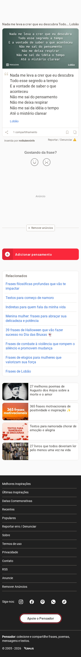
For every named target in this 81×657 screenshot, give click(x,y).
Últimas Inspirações (15, 492)
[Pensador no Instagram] (21, 601)
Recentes (8, 509)
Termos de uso (12, 544)
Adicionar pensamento (33, 254)
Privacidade (10, 552)
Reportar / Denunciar (60, 139)
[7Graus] (29, 648)
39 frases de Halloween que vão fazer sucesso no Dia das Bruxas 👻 (34, 332)
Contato (7, 561)
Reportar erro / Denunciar (19, 526)
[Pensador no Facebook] (31, 601)
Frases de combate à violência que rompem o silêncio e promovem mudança (40, 346)
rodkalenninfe (27, 140)
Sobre (6, 535)
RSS (5, 569)
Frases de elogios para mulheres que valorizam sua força (33, 359)
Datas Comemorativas (17, 501)
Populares (9, 518)
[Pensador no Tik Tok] (64, 601)
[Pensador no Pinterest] (42, 601)
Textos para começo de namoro (30, 298)
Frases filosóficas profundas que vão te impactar (36, 286)
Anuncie (7, 578)
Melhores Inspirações (16, 484)
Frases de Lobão (18, 371)
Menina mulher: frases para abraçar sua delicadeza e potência (36, 318)
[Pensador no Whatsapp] (53, 601)
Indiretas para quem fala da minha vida (36, 307)
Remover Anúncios (14, 586)
